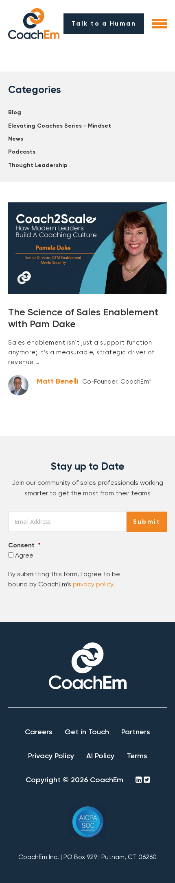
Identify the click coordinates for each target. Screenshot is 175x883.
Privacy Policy (51, 755)
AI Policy (100, 755)
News (15, 138)
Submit (146, 521)
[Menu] (159, 23)
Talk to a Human (104, 23)
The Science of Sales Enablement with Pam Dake (83, 318)
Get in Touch (87, 731)
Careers (38, 731)
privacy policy (93, 584)
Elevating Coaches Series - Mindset (59, 125)
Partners (135, 731)
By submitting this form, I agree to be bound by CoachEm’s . (64, 579)
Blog (14, 112)
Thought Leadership (37, 165)
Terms (137, 755)
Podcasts (21, 151)
